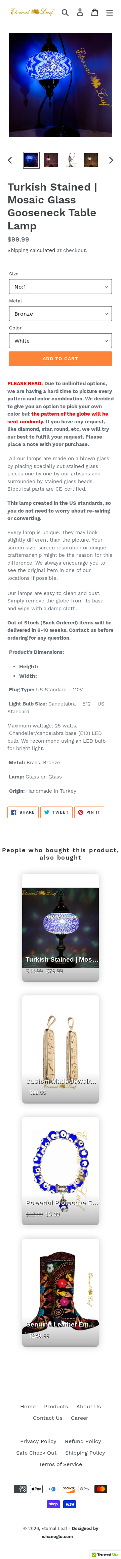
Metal (15, 300)
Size (13, 273)
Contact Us (48, 1418)
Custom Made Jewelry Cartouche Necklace (62, 1098)
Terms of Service (60, 1464)
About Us (88, 1406)
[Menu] (109, 12)
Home (28, 1406)
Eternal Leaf (54, 1528)
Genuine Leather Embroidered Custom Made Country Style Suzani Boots (62, 1341)
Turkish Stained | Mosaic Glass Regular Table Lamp (62, 976)
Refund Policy (83, 1441)
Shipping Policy (85, 1453)
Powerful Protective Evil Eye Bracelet (62, 1219)
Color (15, 327)
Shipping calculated (31, 250)
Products (56, 1406)
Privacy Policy (38, 1441)
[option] (31, 160)
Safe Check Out (36, 1453)
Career (79, 1418)
